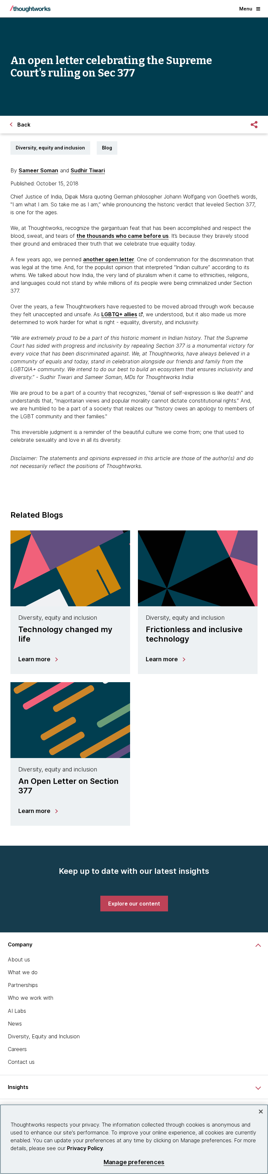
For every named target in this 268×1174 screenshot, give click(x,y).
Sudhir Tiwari (88, 170)
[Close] (261, 1111)
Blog (107, 147)
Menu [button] (245, 8)
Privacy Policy (85, 1148)
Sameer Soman (38, 170)
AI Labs (17, 1011)
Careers (17, 1049)
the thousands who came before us (122, 236)
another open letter (108, 259)
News (15, 1023)
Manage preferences (134, 1162)
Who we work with (30, 997)
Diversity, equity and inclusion (50, 147)
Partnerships (23, 985)
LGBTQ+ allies (119, 314)
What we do (23, 972)
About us (19, 959)
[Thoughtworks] (30, 9)
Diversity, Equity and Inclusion (44, 1036)
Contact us (21, 1062)
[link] (134, 903)
